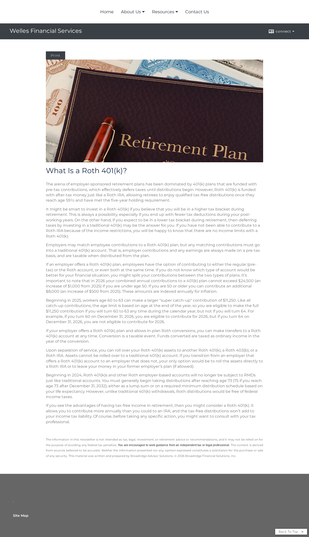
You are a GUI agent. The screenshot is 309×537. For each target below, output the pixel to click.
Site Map (20, 515)
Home (107, 11)
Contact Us (197, 11)
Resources (163, 11)
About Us (131, 11)
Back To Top (289, 531)
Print (55, 55)
